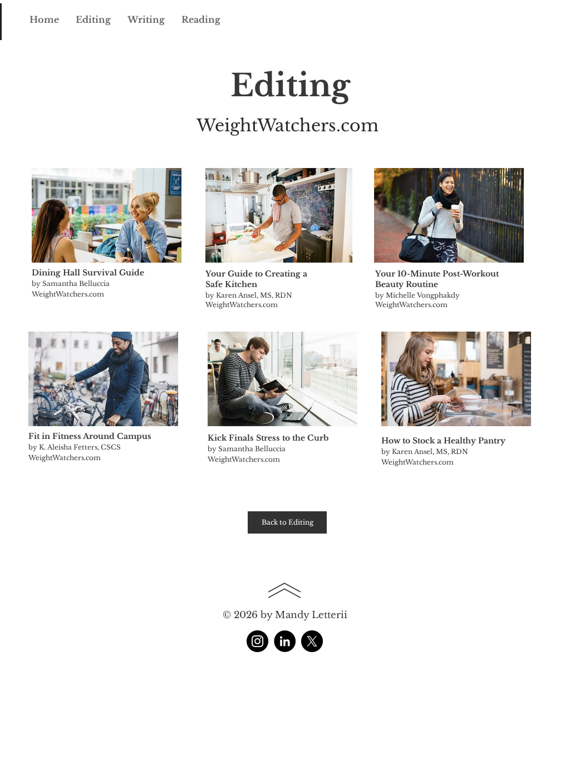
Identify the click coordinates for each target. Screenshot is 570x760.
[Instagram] (257, 641)
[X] (312, 641)
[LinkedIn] (285, 641)
